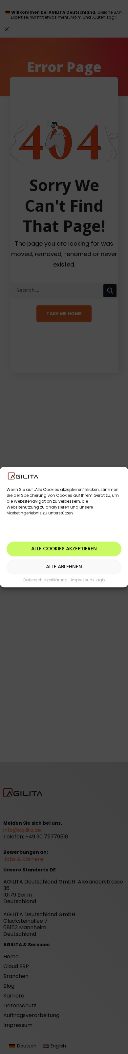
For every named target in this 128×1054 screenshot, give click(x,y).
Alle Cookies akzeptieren (64, 548)
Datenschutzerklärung (45, 579)
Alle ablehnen (64, 566)
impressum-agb (88, 579)
